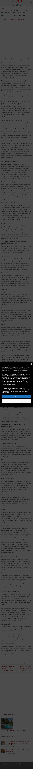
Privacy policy (19, 404)
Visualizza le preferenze (16, 401)
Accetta (16, 396)
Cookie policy (13, 404)
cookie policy (18, 368)
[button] (30, 364)
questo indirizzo (26, 374)
